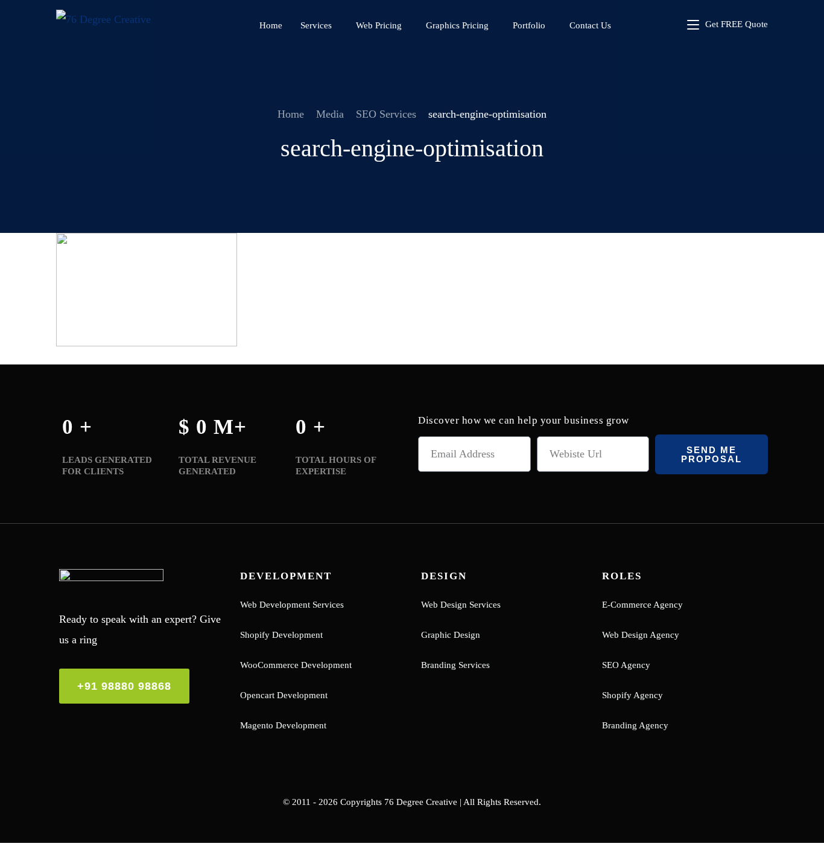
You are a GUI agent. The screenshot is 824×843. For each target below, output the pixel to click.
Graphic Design (450, 635)
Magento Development (283, 725)
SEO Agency (626, 665)
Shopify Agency (632, 695)
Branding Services (455, 665)
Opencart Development (284, 695)
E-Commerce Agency (642, 604)
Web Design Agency (640, 635)
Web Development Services (292, 604)
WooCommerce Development (296, 665)
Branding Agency (635, 725)
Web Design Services (461, 604)
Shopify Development (281, 635)
